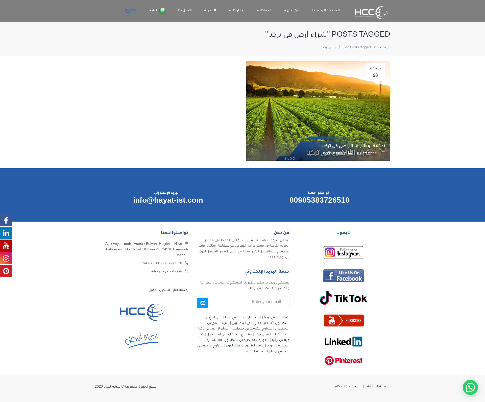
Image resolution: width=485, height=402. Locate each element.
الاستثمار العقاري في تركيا (243, 318)
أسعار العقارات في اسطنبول (252, 323)
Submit (202, 303)
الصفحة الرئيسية (326, 11)
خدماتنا (265, 11)
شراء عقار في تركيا (276, 318)
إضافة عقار (180, 290)
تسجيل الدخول (159, 290)
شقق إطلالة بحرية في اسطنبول (247, 340)
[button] (470, 387)
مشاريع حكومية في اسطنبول (251, 329)
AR (154, 11)
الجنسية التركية (258, 351)
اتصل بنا (185, 11)
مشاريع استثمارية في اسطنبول (229, 335)
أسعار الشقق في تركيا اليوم (245, 346)
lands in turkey (334, 153)
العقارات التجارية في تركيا (272, 335)
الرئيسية (384, 48)
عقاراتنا (237, 11)
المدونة (210, 11)
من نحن (292, 11)
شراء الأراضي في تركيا (213, 329)
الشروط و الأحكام (347, 386)
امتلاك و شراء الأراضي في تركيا (353, 146)
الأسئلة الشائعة (378, 386)
